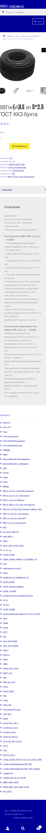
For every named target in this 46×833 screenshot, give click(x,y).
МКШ (5, 618)
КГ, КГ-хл (7, 550)
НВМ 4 (5, 650)
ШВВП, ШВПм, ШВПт (11, 782)
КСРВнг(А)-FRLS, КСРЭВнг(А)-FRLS (18, 595)
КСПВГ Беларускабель (13, 586)
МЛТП (5, 632)
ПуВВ (5, 718)
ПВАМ (5, 659)
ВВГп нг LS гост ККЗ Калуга (15, 514)
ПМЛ (5, 696)
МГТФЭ (6, 605)
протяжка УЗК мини (12, 709)
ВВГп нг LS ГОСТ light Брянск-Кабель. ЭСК (22, 509)
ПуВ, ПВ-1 (7, 714)
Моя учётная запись (7, 828)
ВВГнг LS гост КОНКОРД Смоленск (18, 491)
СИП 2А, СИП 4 (9, 755)
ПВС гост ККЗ (9, 682)
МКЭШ (5, 627)
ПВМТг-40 (7, 673)
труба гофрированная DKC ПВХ (17, 764)
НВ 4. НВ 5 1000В (10, 646)
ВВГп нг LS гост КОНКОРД (14, 518)
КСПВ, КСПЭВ (8, 582)
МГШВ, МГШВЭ (9, 609)
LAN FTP (6, 422)
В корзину (21, 146)
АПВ (4, 468)
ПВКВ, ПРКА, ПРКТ (11, 668)
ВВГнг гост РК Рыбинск (13, 500)
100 (13, 173)
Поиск (23, 828)
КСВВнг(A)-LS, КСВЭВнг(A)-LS (16, 577)
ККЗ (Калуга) (18, 170)
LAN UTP (7, 427)
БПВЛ (5, 477)
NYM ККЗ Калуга (10, 436)
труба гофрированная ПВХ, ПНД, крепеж (21, 769)
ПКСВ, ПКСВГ (8, 691)
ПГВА (5, 686)
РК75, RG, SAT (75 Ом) (12, 741)
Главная (9, 36)
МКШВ (5, 623)
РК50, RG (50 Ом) (10, 737)
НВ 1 (5, 636)
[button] (44, 50)
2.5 (11, 158)
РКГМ (5, 746)
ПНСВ (5, 700)
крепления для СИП (12, 568)
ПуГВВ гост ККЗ (10, 728)
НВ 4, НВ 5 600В (10, 641)
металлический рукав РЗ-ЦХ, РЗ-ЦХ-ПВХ (21, 614)
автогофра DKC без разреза (16, 459)
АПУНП (6, 473)
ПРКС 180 (7, 705)
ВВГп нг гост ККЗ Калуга (14, 523)
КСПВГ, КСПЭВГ (10, 591)
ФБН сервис (12, 6)
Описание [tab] (7, 189)
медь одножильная (17, 167)
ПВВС (5, 664)
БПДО (5, 482)
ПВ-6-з (6, 655)
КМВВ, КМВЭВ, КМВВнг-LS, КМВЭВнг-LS (20, 559)
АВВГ (5, 454)
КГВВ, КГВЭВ (8, 554)
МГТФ (5, 600)
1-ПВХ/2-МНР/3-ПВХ (16, 164)
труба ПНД (8, 773)
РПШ (5, 750)
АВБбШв (6, 450)
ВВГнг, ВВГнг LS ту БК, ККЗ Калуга (18, 504)
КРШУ (5, 573)
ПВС (4, 677)
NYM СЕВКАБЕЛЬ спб (12, 445)
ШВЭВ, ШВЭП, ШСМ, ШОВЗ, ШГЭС (16, 787)
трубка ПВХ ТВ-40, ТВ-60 (14, 778)
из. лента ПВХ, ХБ (11, 532)
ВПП (5, 527)
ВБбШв (6, 486)
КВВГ (5, 541)
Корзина (36, 826)
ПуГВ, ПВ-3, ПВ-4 (10, 723)
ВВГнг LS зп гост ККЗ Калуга (27, 36)
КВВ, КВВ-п (8, 536)
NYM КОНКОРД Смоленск (14, 441)
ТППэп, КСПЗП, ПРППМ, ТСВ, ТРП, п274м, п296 (22, 759)
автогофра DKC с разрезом (15, 463)
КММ (5, 564)
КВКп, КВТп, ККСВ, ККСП (13, 545)
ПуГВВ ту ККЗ (9, 732)
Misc (5, 432)
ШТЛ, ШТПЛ (7, 791)
